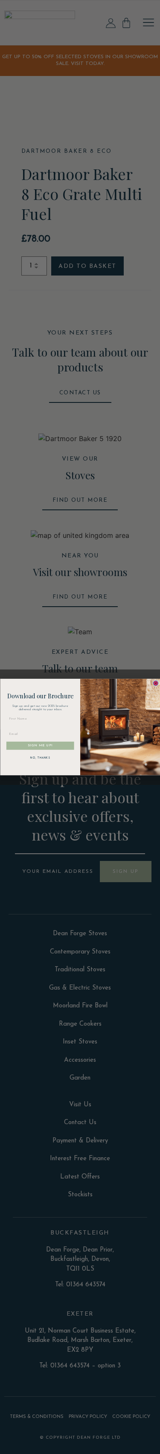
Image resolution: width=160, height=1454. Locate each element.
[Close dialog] (155, 683)
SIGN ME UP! (40, 746)
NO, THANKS (40, 758)
